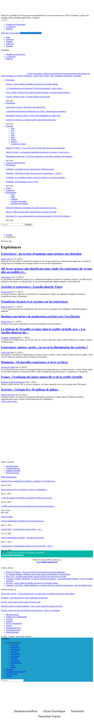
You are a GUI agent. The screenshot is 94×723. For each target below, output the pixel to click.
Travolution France (13, 630)
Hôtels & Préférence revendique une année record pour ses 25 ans (31, 208)
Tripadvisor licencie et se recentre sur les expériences (34, 301)
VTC (13, 131)
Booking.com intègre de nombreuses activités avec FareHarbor (40, 316)
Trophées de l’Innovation (15, 24)
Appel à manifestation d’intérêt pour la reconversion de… (23, 521)
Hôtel (13, 197)
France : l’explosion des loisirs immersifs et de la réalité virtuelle (41, 376)
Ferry (13, 135)
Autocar (14, 142)
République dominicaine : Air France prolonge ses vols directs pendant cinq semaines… (40, 156)
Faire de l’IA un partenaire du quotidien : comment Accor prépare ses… (28, 481)
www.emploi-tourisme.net (12, 555)
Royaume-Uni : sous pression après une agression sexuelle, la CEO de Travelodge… (38, 216)
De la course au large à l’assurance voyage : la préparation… (24, 489)
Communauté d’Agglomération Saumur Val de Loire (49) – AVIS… (27, 546)
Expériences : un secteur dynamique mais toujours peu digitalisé (41, 253)
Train (13, 137)
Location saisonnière (19, 201)
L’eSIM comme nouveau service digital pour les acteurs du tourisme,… (28, 506)
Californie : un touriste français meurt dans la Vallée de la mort (30, 169)
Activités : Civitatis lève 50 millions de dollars (29, 389)
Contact (9, 676)
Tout (12, 128)
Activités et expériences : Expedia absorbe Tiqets (31, 286)
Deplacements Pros (13, 628)
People (13, 667)
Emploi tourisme (12, 632)
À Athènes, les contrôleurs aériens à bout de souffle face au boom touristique (35, 177)
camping (14, 199)
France (8, 188)
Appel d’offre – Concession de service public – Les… (22, 529)
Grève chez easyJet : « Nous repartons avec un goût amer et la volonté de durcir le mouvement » (38, 594)
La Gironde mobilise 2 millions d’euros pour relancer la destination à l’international (38, 574)
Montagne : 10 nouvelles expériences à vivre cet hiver (34, 362)
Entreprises (15, 656)
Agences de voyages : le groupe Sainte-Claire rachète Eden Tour (31, 120)
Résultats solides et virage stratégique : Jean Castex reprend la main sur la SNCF (32, 606)
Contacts (9, 619)
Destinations (10, 165)
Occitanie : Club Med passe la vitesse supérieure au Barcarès (24, 598)
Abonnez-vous (11, 674)
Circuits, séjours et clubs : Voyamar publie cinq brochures (28, 97)
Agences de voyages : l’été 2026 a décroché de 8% (25, 107)
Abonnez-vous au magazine (31, 33)
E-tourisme (10, 190)
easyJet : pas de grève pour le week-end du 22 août (20, 602)
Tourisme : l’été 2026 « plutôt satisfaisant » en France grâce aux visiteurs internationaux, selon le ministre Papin (49, 585)
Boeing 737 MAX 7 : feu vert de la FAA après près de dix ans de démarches (35, 148)
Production (10, 80)
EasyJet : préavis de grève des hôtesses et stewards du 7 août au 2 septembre (30, 610)
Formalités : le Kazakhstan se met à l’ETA (22, 182)
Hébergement (11, 192)
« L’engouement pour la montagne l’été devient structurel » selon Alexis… (34, 88)
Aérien (13, 139)
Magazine (9, 669)
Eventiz (9, 626)
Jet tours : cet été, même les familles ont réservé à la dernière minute (32, 84)
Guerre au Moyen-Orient (15, 163)
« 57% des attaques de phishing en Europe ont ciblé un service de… (27, 498)
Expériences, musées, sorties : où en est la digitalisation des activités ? (44, 347)
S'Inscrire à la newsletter (10, 33)
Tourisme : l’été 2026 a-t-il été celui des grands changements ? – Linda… (34, 173)
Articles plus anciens (9, 401)
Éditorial (14, 658)
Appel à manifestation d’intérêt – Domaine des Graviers (22, 538)
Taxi (12, 133)
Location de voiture (18, 144)
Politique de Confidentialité (16, 617)
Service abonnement (14, 623)
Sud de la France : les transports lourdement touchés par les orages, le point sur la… (38, 152)
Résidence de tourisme (19, 203)
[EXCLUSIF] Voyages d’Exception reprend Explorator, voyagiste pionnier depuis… (38, 92)
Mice (13, 665)
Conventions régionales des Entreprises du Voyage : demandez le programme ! (36, 111)
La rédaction (11, 27)
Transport (9, 126)
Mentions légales (12, 615)
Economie (15, 645)
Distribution (10, 103)
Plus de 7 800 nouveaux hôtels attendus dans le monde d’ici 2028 (31, 212)
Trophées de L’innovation (16, 672)
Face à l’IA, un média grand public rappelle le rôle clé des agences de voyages (36, 576)
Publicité (9, 29)
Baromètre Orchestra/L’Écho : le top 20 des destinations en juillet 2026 (33, 116)
